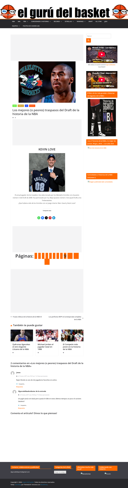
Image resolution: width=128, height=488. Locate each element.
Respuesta (19, 387)
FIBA (24, 21)
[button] (27, 21)
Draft (91, 21)
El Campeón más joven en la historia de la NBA (71, 346)
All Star (98, 21)
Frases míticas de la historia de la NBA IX (27, 317)
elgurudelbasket (110, 65)
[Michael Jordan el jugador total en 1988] (47, 331)
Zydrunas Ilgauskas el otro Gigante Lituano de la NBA (21, 346)
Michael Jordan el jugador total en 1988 (46, 346)
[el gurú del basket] (64, 6)
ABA (19, 21)
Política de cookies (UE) (31, 26)
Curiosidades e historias (40, 21)
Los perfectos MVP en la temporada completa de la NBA (65, 318)
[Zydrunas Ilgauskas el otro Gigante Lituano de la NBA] (22, 331)
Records (57, 21)
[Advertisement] (47, 48)
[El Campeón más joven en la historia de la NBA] (72, 331)
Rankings (80, 21)
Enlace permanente (42, 376)
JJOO (105, 21)
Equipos (15, 26)
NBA (13, 21)
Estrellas (68, 21)
